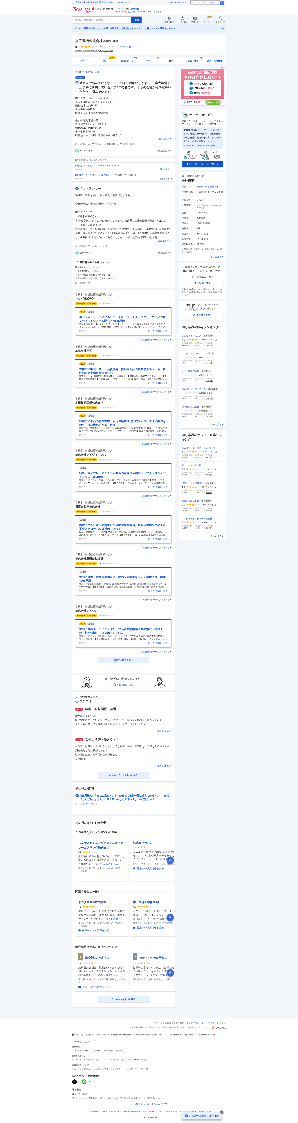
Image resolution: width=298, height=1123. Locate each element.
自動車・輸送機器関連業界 (86, 50)
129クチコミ (109, 46)
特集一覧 (195, 22)
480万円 (209, 493)
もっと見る (216, 256)
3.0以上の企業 (107, 51)
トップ (83, 60)
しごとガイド (118, 1069)
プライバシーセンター (117, 1111)
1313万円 (209, 416)
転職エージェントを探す (139, 1059)
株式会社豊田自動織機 (89, 558)
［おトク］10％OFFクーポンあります (144, 11)
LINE (90, 1082)
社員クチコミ (128, 59)
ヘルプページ (203, 1023)
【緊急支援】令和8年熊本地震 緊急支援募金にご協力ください (102, 2)
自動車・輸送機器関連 (207, 186)
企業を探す (169, 22)
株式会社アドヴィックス (90, 454)
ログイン (119, 11)
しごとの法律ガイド (101, 1069)
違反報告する (166, 151)
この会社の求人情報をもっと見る (155, 340)
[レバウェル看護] (202, 104)
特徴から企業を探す (92, 1059)
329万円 (209, 510)
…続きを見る (110, 863)
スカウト (207, 22)
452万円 (209, 457)
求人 (109, 59)
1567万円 (209, 345)
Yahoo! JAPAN (174, 2)
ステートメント (151, 1111)
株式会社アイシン (86, 610)
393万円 (209, 475)
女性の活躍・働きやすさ (102, 739)
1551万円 (209, 363)
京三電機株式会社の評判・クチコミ (150, 1035)
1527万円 (209, 381)
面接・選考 (195, 59)
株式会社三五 (83, 350)
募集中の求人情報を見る (150, 868)
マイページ (220, 22)
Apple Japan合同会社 (153, 957)
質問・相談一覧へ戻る (89, 71)
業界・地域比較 (215, 60)
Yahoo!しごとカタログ (85, 1035)
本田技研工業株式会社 (89, 402)
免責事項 (168, 1111)
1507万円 (209, 398)
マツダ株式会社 (85, 298)
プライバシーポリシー (95, 1111)
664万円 (209, 528)
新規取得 (135, 8)
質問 (171, 60)
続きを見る (163, 731)
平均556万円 (126, 46)
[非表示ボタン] (222, 1112)
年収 (153, 59)
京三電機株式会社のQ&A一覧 (181, 1035)
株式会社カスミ (143, 842)
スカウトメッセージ (80, 1050)
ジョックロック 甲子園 (212, 2)
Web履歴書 (108, 1050)
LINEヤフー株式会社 (80, 1094)
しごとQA (182, 22)
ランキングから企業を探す (115, 1059)
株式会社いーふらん (97, 957)
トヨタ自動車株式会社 (92, 902)
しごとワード (132, 1069)
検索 (222, 3)
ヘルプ (185, 2)
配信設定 (119, 1050)
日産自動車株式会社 (87, 506)
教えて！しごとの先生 (81, 1069)
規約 (134, 1111)
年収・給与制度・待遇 (100, 709)
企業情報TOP (103, 1035)
